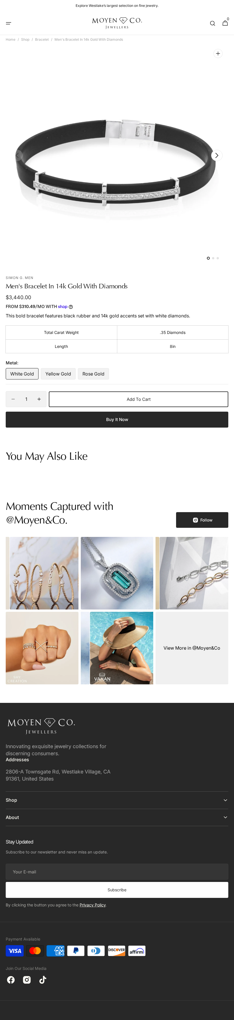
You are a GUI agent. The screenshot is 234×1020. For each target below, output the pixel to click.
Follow (206, 520)
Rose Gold (95, 375)
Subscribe (117, 889)
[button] (8, 23)
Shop (25, 39)
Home (10, 39)
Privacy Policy (93, 904)
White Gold (24, 375)
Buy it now (117, 419)
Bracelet (42, 39)
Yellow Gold (60, 375)
